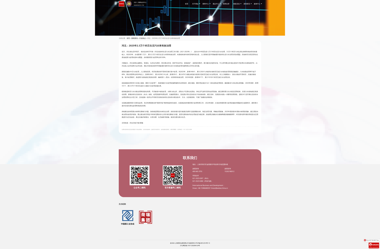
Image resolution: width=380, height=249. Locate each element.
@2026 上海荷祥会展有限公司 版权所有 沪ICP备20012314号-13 (190, 243)
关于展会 (195, 4)
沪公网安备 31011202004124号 (190, 245)
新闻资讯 (134, 38)
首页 (186, 4)
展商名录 (226, 4)
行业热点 (142, 38)
